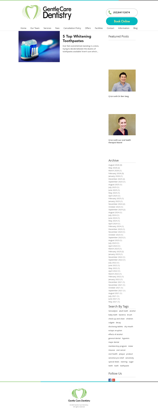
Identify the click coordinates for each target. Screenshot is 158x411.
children (129, 319)
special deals (114, 362)
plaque (122, 354)
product (129, 354)
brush (129, 315)
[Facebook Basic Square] (110, 380)
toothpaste (124, 366)
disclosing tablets (116, 326)
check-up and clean (117, 319)
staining (124, 362)
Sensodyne (113, 311)
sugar (131, 362)
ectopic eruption (115, 330)
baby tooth (113, 315)
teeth (111, 366)
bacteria (122, 315)
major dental (114, 342)
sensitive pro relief (116, 358)
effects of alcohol (116, 334)
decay (118, 322)
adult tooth (123, 311)
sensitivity (129, 358)
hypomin (125, 338)
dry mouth (128, 326)
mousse (112, 350)
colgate (111, 322)
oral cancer (121, 350)
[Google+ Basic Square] (113, 380)
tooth (116, 366)
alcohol (133, 311)
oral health (113, 354)
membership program (118, 346)
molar (130, 346)
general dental (115, 338)
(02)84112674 (121, 12)
